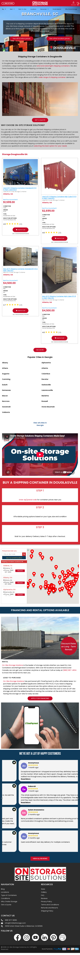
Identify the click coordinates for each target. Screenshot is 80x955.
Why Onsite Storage (71, 9)
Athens (5, 368)
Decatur (45, 379)
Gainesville (46, 385)
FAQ (42, 895)
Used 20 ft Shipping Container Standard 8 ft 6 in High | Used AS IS (19, 189)
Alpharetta (46, 363)
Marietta (45, 396)
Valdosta (6, 412)
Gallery (44, 892)
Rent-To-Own (22, 9)
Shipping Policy (47, 911)
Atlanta (45, 368)
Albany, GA (7, 577)
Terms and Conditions (50, 904)
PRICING (20, 571)
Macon (5, 396)
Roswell (45, 401)
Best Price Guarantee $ (10, 199)
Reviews (44, 898)
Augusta (5, 374)
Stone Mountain (48, 407)
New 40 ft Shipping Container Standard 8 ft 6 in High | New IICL (20, 270)
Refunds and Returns (49, 908)
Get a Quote (6, 904)
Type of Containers (9, 895)
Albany (5, 363)
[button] (20, 229)
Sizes (43, 889)
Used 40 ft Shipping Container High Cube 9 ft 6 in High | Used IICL (59, 197)
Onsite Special (57, 9)
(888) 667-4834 (69, 670)
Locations (33, 9)
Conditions (5, 898)
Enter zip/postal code (28, 500)
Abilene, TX (7, 565)
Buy (3, 9)
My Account (73, 4)
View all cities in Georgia (40, 424)
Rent (11, 9)
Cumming (6, 379)
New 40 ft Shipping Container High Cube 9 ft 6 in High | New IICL (59, 297)
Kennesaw (6, 390)
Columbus (46, 374)
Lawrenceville (47, 390)
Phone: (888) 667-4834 (9, 571)
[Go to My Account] (73, 2)
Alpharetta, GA (9, 589)
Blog (3, 889)
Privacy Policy (46, 901)
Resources (43, 9)
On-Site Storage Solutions (12, 665)
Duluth (5, 385)
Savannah (6, 407)
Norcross (5, 401)
